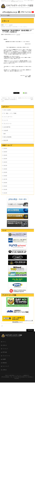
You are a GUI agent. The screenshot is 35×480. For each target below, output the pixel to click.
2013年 (5, 193)
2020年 (5, 169)
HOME (2, 24)
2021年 (5, 165)
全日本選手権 (6, 127)
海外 (4, 133)
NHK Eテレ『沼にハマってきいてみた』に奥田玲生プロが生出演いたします (9, 99)
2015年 (5, 186)
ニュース (10, 24)
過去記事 (5, 140)
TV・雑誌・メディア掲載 (9, 113)
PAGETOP (30, 330)
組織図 (4, 359)
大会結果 (5, 130)
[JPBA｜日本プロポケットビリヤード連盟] (17, 7)
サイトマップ (6, 366)
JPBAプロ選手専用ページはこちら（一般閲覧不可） (17, 375)
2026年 (5, 148)
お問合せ (5, 369)
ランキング (5, 348)
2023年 (5, 158)
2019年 (5, 172)
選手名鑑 (5, 352)
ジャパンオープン (8, 116)
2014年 (5, 189)
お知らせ (5, 345)
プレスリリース (7, 123)
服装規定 (5, 362)
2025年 (5, 151)
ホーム (4, 341)
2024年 (5, 155)
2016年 (5, 182)
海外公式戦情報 (7, 137)
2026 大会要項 (7, 110)
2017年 (5, 179)
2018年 (5, 175)
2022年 (5, 162)
